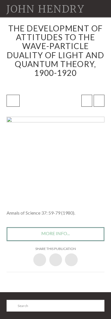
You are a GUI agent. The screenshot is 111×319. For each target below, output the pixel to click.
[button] (101, 3)
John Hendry (46, 9)
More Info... (55, 233)
